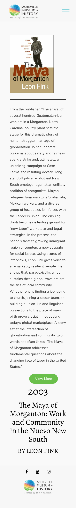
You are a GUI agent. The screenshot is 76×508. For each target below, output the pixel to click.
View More (43, 378)
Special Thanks (38, 502)
